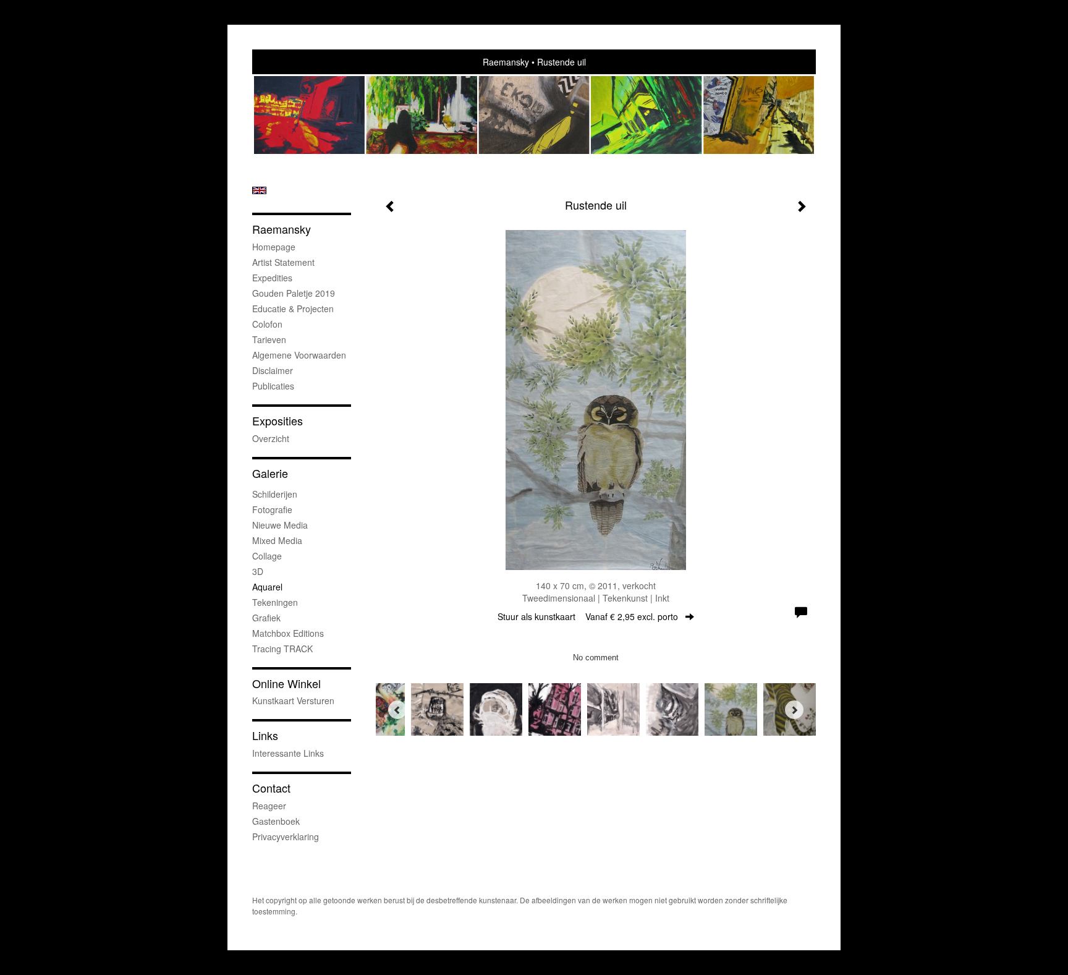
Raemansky (506, 62)
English (259, 190)
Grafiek (266, 617)
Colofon (267, 324)
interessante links (288, 753)
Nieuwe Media (280, 525)
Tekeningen (275, 602)
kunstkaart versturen (293, 700)
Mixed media (277, 540)
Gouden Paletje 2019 (293, 293)
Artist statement (283, 262)
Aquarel (267, 587)
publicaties (273, 386)
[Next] (794, 709)
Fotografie (272, 509)
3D (257, 571)
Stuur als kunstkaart (588, 616)
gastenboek (276, 821)
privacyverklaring (285, 836)
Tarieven (269, 339)
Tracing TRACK (282, 648)
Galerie (270, 473)
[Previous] (397, 709)
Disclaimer (272, 370)
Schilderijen (274, 494)
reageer (269, 805)
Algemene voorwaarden (299, 355)
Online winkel (286, 683)
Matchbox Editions (288, 633)
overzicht (270, 438)
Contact (271, 788)
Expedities (272, 277)
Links (265, 735)
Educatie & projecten (293, 308)
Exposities (277, 420)
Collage (267, 556)
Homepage (273, 247)
